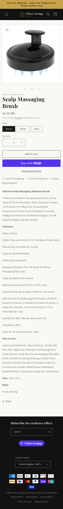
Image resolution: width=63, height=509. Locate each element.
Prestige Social (16, 496)
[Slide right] (38, 88)
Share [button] (9, 401)
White (23, 128)
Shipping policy (41, 501)
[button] (6, 14)
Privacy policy (47, 497)
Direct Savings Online (21, 493)
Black (9, 128)
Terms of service (25, 501)
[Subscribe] (48, 432)
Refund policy (32, 497)
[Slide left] (24, 88)
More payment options (32, 171)
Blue (36, 128)
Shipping (18, 118)
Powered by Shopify (39, 493)
